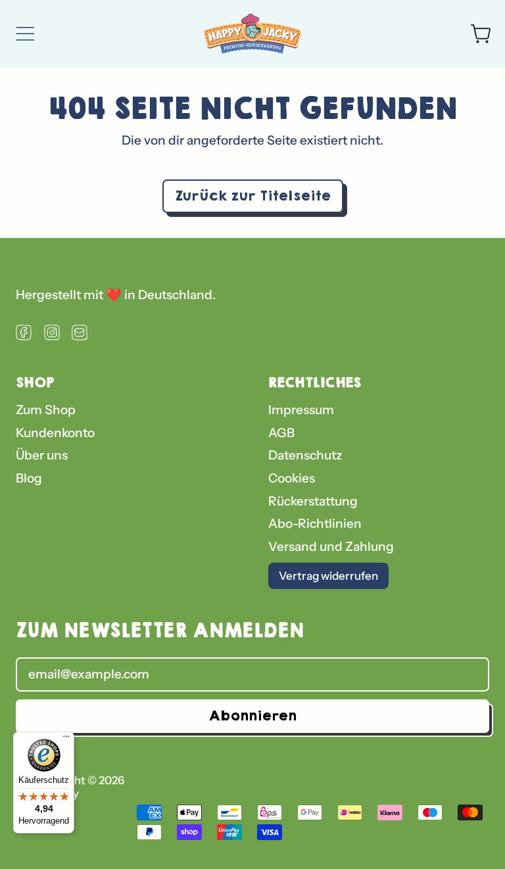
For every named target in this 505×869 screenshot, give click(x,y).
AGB (281, 432)
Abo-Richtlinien (315, 523)
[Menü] (66, 739)
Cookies (291, 478)
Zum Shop (46, 409)
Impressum (301, 409)
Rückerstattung (313, 501)
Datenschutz (305, 455)
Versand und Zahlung (331, 546)
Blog (29, 478)
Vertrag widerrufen (328, 575)
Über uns (42, 455)
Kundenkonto (55, 432)
